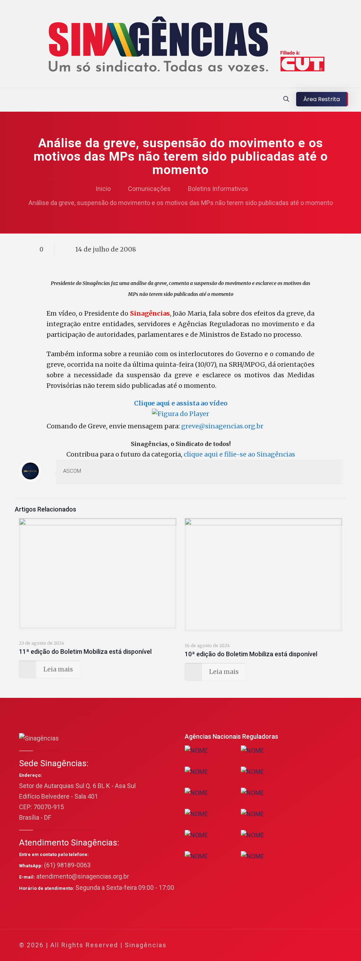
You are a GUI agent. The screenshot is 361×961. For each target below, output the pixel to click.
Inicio (103, 188)
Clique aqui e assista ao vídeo (180, 403)
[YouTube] (288, 945)
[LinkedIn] (297, 945)
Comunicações (149, 188)
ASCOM (72, 471)
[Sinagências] (180, 46)
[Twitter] (278, 945)
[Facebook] (269, 945)
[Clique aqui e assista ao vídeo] (180, 414)
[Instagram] (307, 945)
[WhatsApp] (259, 945)
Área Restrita (321, 99)
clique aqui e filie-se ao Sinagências (239, 454)
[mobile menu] (6, 100)
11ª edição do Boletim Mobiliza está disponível (85, 651)
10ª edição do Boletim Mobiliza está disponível (251, 654)
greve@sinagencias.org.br (222, 426)
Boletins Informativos (218, 188)
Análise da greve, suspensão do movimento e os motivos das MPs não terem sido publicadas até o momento (181, 202)
